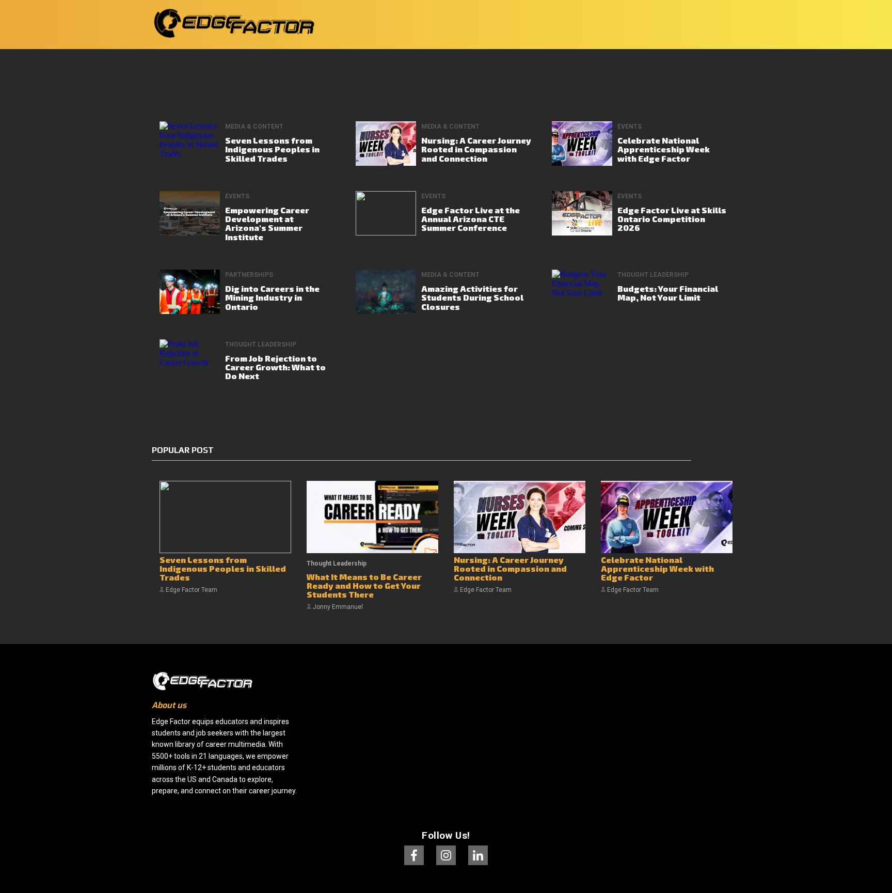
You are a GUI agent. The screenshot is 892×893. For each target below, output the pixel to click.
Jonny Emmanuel (337, 606)
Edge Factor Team (190, 589)
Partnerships (249, 274)
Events (629, 126)
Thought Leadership (653, 274)
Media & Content (254, 126)
